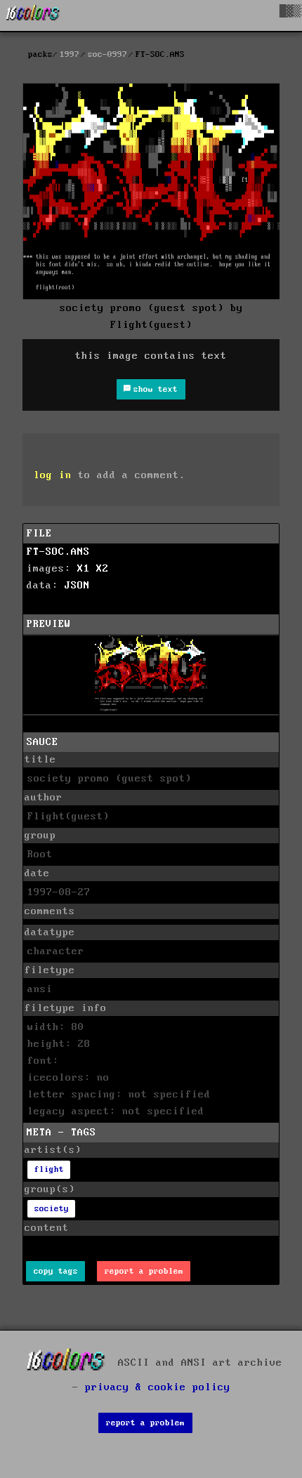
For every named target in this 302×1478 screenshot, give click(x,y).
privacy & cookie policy (157, 1387)
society (51, 1208)
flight (49, 1169)
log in (53, 475)
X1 (83, 568)
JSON (77, 585)
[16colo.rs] (33, 15)
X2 (102, 568)
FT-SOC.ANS (58, 551)
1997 (69, 54)
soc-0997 (107, 54)
